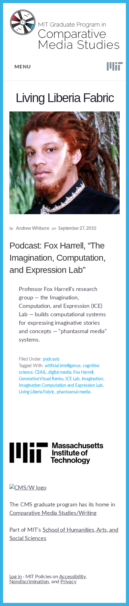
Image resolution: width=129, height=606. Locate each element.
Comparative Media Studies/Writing (52, 513)
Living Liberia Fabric (36, 392)
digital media (59, 372)
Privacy (68, 581)
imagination (92, 379)
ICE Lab (72, 379)
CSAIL (40, 372)
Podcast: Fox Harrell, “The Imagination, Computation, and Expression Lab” (57, 258)
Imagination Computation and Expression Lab (61, 385)
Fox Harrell (83, 372)
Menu (22, 66)
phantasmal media (73, 392)
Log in (15, 576)
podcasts (51, 359)
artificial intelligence (62, 366)
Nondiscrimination (29, 581)
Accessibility (72, 576)
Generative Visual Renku (41, 379)
